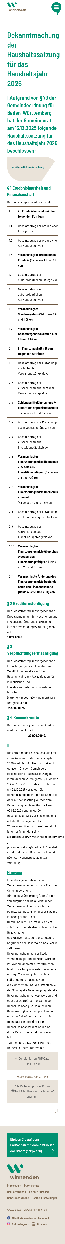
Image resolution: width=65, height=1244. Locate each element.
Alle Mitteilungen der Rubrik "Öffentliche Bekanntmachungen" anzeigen (32, 1091)
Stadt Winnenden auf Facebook (31, 1218)
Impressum (14, 1185)
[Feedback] (56, 1111)
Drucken (42, 1224)
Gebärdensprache (18, 1198)
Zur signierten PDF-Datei (34, 1060)
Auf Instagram (20, 1224)
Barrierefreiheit (16, 1191)
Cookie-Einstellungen (44, 1198)
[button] (56, 9)
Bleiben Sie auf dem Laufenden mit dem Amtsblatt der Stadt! (32, 1145)
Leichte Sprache (39, 1191)
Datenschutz (31, 1185)
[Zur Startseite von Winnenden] (16, 6)
